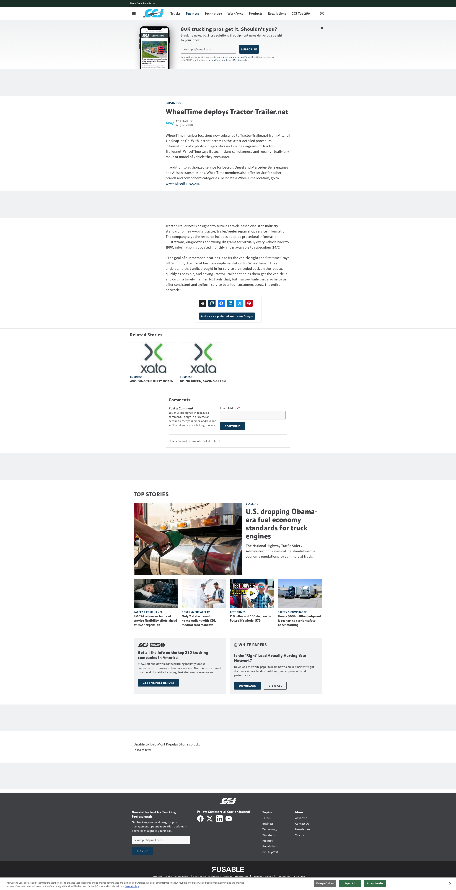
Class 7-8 (252, 503)
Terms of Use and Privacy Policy (235, 56)
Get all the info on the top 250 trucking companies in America (173, 655)
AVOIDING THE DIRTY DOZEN (151, 381)
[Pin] (249, 303)
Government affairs (196, 611)
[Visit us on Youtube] (229, 818)
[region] (228, 883)
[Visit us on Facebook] (200, 818)
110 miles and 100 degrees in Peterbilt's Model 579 (250, 618)
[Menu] (134, 13)
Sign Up (142, 851)
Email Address (230, 408)
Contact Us (283, 876)
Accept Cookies (375, 883)
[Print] (202, 303)
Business (173, 103)
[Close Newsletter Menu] (322, 28)
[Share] (221, 303)
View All (275, 685)
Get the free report (158, 682)
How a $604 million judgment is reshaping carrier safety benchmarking (299, 620)
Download (247, 685)
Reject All (350, 883)
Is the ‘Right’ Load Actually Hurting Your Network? (270, 658)
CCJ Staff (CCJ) (185, 121)
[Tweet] (239, 303)
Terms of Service (233, 59)
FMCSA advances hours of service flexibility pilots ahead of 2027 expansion (155, 620)
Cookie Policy (132, 886)
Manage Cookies (262, 876)
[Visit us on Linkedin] (219, 818)
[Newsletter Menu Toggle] (322, 13)
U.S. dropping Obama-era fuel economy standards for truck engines (282, 523)
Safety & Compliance (148, 611)
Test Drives (238, 611)
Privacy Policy (214, 59)
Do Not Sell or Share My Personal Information (220, 876)
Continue (232, 426)
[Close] (450, 883)
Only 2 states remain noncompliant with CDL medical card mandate (199, 620)
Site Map (299, 876)
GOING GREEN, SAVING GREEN (203, 381)
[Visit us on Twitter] (209, 818)
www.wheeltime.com (182, 183)
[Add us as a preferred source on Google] (212, 303)
